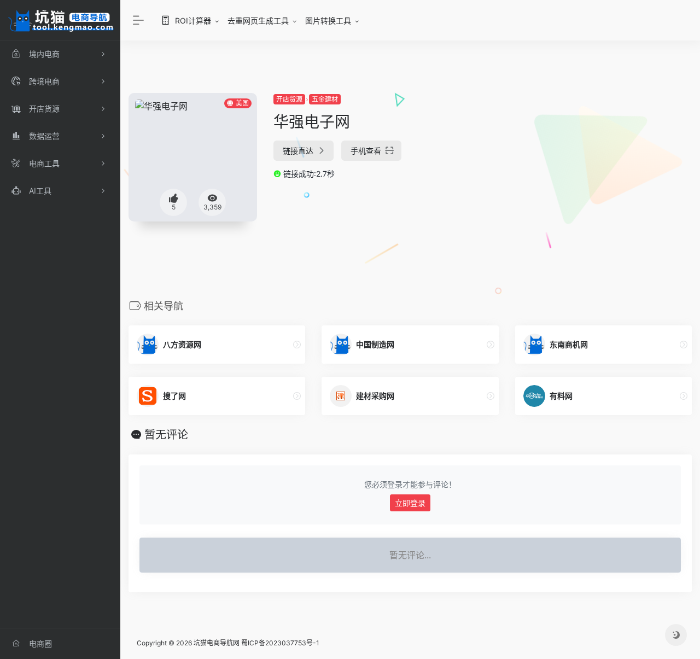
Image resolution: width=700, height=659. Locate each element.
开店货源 (289, 99)
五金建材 (325, 99)
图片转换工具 (328, 20)
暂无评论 (166, 434)
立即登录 (410, 503)
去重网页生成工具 (258, 20)
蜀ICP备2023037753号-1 (280, 643)
